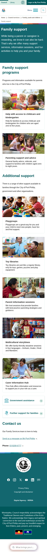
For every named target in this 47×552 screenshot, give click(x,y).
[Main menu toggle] (33, 10)
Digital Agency (20, 500)
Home (3, 17)
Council (4, 2)
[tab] (23, 400)
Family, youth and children (31, 17)
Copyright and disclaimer (23, 492)
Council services (14, 17)
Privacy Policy (23, 488)
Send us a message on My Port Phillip (18, 439)
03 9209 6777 (15, 446)
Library (12, 2)
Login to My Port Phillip (37, 2)
